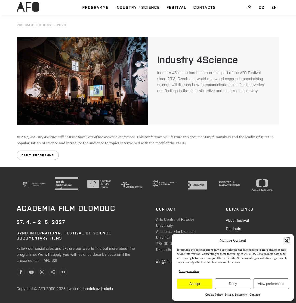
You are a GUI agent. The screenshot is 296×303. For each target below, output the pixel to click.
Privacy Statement (236, 294)
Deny (233, 284)
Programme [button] (95, 7)
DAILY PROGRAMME (38, 155)
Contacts (255, 294)
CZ (262, 7)
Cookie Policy (214, 294)
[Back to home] (28, 9)
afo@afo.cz (166, 261)
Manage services (189, 271)
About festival (237, 220)
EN (274, 7)
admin (108, 288)
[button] (286, 240)
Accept (194, 284)
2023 (61, 25)
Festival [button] (176, 7)
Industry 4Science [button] (137, 7)
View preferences (271, 284)
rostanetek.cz (88, 288)
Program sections (34, 25)
